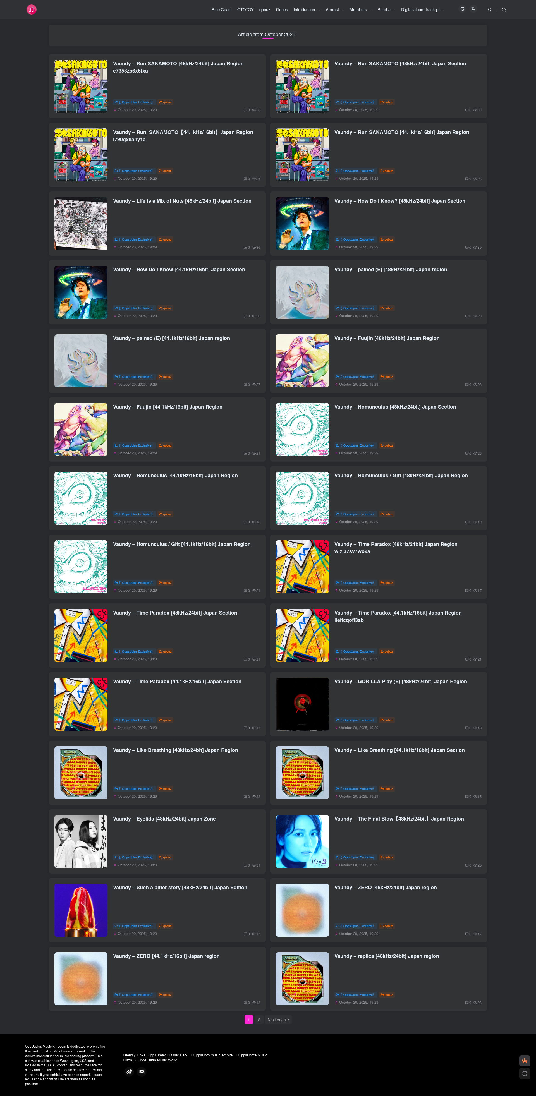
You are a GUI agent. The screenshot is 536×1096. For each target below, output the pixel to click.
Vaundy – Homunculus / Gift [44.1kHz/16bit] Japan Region (182, 544)
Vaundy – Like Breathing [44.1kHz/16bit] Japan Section (399, 750)
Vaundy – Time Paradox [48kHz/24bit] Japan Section (175, 612)
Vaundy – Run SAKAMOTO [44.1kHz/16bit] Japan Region (401, 132)
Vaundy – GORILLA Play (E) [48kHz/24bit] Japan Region (400, 681)
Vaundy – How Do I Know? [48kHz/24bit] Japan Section (399, 200)
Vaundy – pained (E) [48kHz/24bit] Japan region (390, 269)
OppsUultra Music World (157, 1060)
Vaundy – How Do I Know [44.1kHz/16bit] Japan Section (179, 269)
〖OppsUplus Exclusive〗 (136, 102)
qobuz (167, 102)
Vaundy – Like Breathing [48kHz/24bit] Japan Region (175, 750)
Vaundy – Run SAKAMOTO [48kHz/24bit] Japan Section (400, 63)
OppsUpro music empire (213, 1054)
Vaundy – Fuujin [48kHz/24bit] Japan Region (387, 338)
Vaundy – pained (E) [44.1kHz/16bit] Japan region (171, 338)
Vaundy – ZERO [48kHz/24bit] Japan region (385, 887)
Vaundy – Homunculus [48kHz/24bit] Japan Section (395, 406)
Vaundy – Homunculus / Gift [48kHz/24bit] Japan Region (401, 475)
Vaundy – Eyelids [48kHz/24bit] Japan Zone (164, 818)
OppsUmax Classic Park (168, 1054)
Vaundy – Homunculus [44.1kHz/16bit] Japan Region (175, 475)
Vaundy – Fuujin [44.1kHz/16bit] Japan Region (167, 406)
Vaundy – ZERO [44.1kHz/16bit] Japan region (166, 956)
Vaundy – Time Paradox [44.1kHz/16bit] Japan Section (177, 681)
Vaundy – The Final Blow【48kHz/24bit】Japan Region (399, 818)
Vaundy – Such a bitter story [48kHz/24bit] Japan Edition (180, 887)
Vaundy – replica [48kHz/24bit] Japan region (386, 956)
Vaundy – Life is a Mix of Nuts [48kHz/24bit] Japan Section (182, 200)
